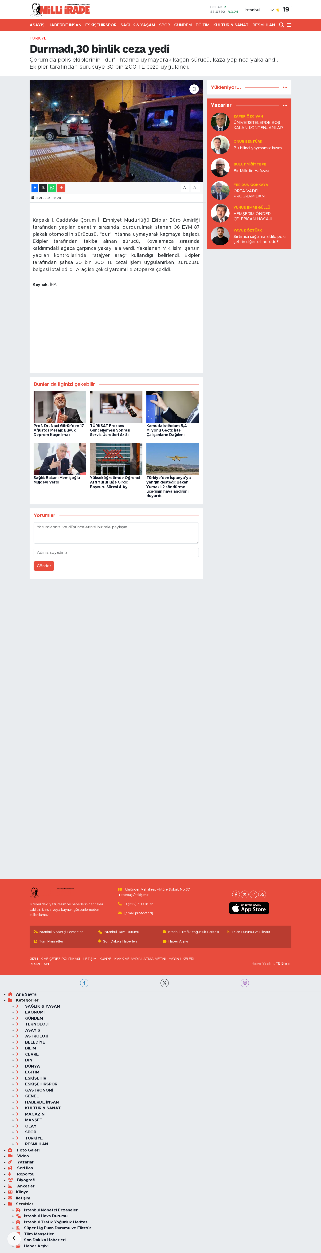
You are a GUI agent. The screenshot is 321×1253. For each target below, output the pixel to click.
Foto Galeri (27, 1150)
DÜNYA (32, 1066)
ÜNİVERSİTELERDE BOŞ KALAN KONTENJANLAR (258, 125)
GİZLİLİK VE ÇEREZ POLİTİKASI (55, 959)
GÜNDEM (183, 25)
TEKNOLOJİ (36, 1024)
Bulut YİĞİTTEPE (250, 164)
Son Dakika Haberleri (120, 941)
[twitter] (164, 983)
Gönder (44, 566)
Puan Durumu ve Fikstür (251, 932)
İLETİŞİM (89, 959)
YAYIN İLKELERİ (181, 959)
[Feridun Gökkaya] (220, 190)
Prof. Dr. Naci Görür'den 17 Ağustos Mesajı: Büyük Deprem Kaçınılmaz (59, 430)
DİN (28, 1060)
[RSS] (262, 894)
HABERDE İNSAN (64, 25)
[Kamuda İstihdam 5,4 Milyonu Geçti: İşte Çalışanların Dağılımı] (172, 407)
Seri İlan (24, 1168)
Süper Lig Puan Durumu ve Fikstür (57, 1228)
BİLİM (30, 1048)
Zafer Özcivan (248, 116)
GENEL (31, 1096)
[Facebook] (236, 894)
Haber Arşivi (178, 941)
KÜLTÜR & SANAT (231, 25)
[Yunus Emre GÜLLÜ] (220, 213)
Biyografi (25, 1180)
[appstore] (249, 908)
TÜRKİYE (38, 38)
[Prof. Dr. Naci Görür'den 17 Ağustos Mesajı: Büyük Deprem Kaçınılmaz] (60, 407)
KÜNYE (105, 959)
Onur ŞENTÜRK (248, 141)
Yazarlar (25, 1162)
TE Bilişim (283, 963)
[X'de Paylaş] (43, 188)
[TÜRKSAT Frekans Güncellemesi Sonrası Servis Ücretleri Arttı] (116, 407)
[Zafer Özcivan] (220, 122)
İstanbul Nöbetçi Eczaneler (61, 932)
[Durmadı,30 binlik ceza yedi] (116, 131)
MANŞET (33, 1120)
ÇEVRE (31, 1054)
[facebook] (84, 983)
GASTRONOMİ (38, 1090)
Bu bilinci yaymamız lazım (258, 148)
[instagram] (245, 983)
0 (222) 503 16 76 (139, 904)
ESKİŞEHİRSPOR (101, 25)
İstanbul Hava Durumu (122, 932)
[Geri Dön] (14, 1239)
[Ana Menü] (288, 25)
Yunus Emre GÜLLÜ (252, 207)
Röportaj (25, 1174)
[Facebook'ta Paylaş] (34, 188)
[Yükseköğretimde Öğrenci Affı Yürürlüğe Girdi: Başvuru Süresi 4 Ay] (116, 459)
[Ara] (282, 25)
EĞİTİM (202, 25)
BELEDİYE (34, 1042)
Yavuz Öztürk (248, 230)
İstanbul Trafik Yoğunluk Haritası (193, 932)
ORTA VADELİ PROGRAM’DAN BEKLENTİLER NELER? (255, 194)
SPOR (164, 25)
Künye (22, 1192)
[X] (245, 894)
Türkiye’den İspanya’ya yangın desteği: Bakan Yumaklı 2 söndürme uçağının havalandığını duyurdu (168, 487)
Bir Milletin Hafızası (251, 171)
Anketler (25, 1186)
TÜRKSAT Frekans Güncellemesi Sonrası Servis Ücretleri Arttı (110, 430)
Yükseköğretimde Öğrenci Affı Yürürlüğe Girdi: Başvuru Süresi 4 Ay (115, 482)
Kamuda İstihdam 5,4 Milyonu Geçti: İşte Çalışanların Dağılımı (166, 430)
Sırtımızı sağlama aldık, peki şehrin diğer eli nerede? (260, 239)
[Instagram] (253, 894)
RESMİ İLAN (264, 25)
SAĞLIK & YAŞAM (138, 25)
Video (22, 1156)
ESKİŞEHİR (35, 1078)
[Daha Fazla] (61, 188)
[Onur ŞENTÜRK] (220, 145)
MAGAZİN (34, 1114)
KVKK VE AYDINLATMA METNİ (140, 959)
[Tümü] (285, 87)
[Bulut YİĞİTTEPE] (220, 167)
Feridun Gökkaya (251, 185)
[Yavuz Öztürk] (220, 236)
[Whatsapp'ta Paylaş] (52, 188)
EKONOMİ (34, 1012)
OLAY (30, 1126)
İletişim (23, 1198)
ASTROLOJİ (36, 1036)
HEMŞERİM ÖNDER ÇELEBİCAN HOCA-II (253, 216)
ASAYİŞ (37, 25)
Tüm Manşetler (51, 941)
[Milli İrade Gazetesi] (60, 9)
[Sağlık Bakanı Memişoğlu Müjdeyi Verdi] (60, 459)
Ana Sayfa (26, 994)
